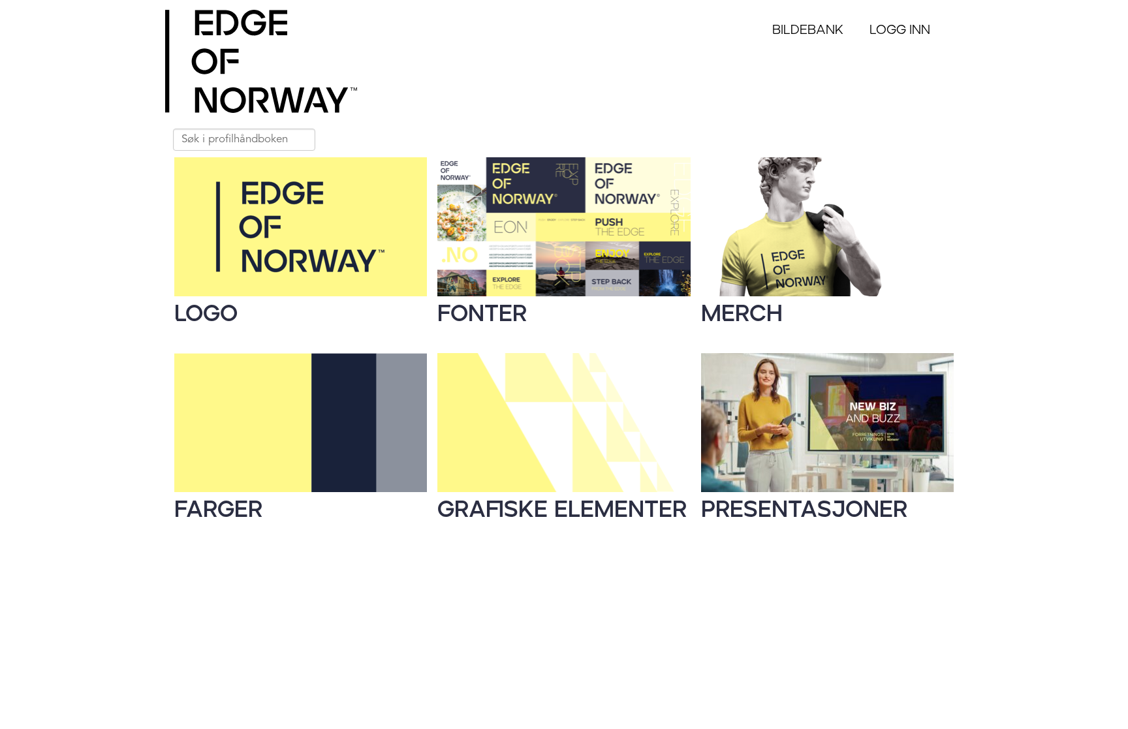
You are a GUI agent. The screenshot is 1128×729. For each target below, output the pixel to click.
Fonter (482, 314)
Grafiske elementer (562, 510)
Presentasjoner (804, 510)
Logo (206, 314)
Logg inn (900, 30)
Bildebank (807, 30)
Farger (218, 510)
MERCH (742, 314)
